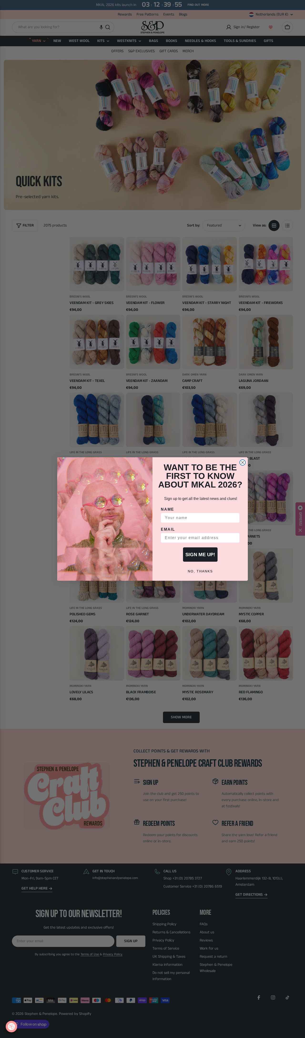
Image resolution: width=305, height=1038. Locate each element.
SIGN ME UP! (200, 554)
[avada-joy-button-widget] (11, 1026)
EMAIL (168, 529)
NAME (167, 509)
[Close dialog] (242, 462)
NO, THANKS (200, 571)
